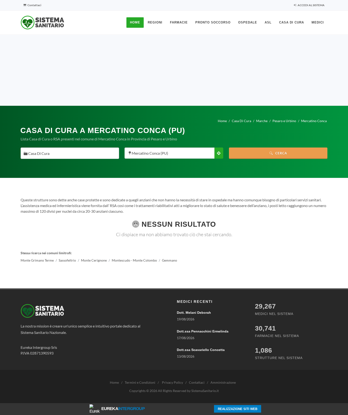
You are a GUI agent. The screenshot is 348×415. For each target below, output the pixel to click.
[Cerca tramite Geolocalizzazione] (218, 153)
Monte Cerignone (94, 260)
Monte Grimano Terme (37, 260)
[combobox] (70, 153)
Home (114, 382)
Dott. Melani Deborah (194, 312)
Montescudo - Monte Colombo (134, 260)
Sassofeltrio (67, 260)
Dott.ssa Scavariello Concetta (201, 350)
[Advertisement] (174, 70)
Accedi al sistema (311, 5)
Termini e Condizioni (140, 382)
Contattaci (34, 5)
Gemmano (169, 260)
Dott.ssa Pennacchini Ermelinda (202, 331)
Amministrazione (223, 382)
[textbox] (68, 153)
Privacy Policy (172, 382)
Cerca (280, 153)
